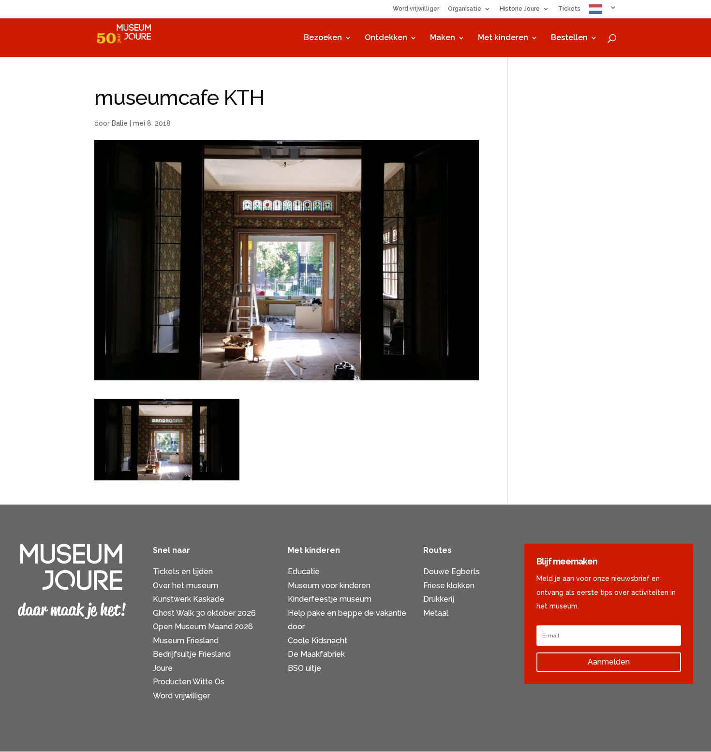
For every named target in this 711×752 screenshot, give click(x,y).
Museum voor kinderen (329, 585)
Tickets (569, 9)
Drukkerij (438, 599)
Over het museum (185, 585)
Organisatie (464, 9)
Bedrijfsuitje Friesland (192, 654)
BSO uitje (304, 668)
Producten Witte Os (188, 681)
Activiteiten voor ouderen (469, 626)
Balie (120, 123)
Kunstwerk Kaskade (188, 599)
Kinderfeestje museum (329, 599)
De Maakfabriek (316, 654)
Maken (442, 38)
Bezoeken (323, 38)
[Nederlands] (603, 11)
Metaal (435, 613)
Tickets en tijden (183, 571)
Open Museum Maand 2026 (203, 626)
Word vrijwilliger (416, 9)
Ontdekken (386, 38)
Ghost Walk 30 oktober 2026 (204, 613)
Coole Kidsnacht (317, 640)
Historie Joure (520, 9)
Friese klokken (448, 585)
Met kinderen (503, 38)
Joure (163, 668)
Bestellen (569, 38)
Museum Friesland (186, 640)
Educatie (304, 571)
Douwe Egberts (451, 571)
